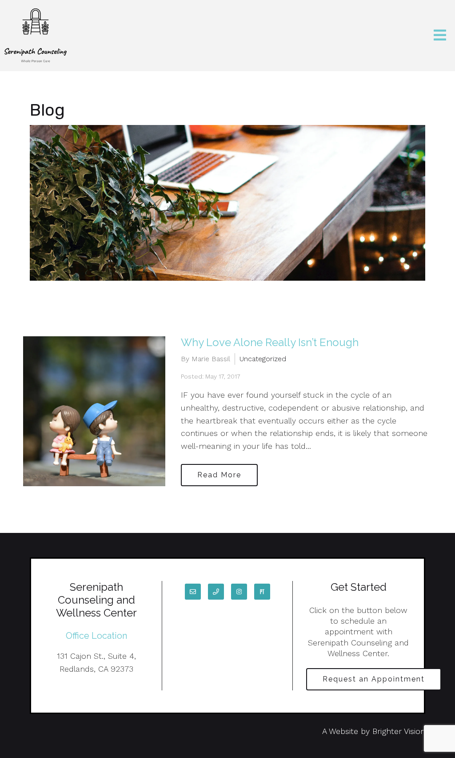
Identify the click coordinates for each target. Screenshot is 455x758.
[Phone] (216, 592)
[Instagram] (239, 592)
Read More (219, 475)
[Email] (193, 592)
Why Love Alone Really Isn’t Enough (270, 342)
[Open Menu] (440, 36)
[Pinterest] (262, 592)
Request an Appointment (374, 679)
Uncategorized (262, 359)
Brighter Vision (398, 731)
